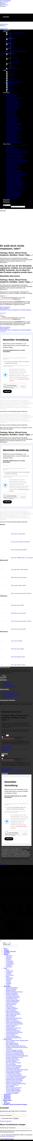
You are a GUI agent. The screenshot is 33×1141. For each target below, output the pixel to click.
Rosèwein (13, 47)
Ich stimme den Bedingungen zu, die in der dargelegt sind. (12, 298)
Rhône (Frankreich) (11, 126)
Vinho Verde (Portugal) (12, 141)
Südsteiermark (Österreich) (13, 133)
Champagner (14, 57)
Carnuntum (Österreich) (12, 102)
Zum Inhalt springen (5, 0)
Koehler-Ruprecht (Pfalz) (13, 177)
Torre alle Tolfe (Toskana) (13, 197)
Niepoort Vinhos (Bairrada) (13, 187)
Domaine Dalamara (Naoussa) (14, 156)
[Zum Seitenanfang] (0, 940)
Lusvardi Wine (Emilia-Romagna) (15, 183)
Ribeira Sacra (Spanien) (12, 127)
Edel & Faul (7, 1099)
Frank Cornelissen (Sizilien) (13, 170)
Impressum (6, 697)
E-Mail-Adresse (8, 1127)
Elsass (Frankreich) (11, 105)
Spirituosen (17, 69)
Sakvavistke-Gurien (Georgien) (14, 1023)
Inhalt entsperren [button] (4, 308)
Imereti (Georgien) (11, 110)
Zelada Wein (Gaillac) (12, 198)
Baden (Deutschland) (12, 94)
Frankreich (11, 75)
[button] (3, 69)
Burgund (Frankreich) (12, 101)
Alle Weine (7, 30)
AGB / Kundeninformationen (10, 692)
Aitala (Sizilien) (10, 146)
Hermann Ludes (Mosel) (12, 173)
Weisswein (14, 38)
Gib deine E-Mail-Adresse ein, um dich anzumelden (14, 351)
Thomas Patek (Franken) (13, 194)
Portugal (10, 86)
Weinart (5, 31)
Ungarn (13, 91)
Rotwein (13, 42)
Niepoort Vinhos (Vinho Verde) (14, 185)
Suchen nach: (7, 206)
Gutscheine (6, 202)
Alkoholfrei (22, 33)
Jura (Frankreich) (10, 113)
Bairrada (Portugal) (11, 95)
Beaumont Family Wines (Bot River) (16, 151)
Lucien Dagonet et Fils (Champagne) (16, 181)
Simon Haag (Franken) (12, 190)
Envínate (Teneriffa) (11, 166)
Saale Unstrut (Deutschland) (14, 128)
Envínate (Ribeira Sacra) (13, 165)
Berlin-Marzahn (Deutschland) (14, 98)
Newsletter (6, 17)
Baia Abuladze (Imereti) (12, 149)
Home (5, 948)
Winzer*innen (7, 144)
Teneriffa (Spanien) (11, 134)
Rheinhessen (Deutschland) (13, 124)
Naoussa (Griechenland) (12, 119)
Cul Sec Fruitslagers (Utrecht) (14, 155)
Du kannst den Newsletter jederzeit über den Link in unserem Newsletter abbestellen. (15, 366)
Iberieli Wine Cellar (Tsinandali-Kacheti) (17, 174)
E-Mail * (2, 296)
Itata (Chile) (9, 112)
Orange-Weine (15, 62)
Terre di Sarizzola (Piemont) (13, 192)
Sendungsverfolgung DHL (10, 687)
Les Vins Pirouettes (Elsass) (13, 180)
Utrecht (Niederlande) (12, 138)
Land (4, 70)
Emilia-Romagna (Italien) (13, 106)
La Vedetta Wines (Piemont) (13, 178)
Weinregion (6, 92)
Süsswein (13, 67)
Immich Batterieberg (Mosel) (13, 176)
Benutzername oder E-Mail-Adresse (13, 1111)
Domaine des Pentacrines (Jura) (15, 159)
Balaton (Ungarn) (11, 96)
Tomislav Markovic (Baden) (13, 195)
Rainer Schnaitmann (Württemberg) (15, 188)
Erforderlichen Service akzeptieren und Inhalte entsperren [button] (15, 310)
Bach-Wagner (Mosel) (12, 148)
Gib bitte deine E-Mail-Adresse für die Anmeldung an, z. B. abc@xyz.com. (15, 358)
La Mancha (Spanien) (12, 114)
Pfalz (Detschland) (11, 1015)
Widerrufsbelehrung (8, 693)
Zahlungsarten (7, 682)
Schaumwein (14, 52)
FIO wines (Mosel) (11, 1064)
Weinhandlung (7, 1100)
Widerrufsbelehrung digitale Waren (12, 695)
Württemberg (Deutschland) (13, 142)
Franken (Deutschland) (12, 108)
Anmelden (16, 1118)
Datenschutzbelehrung (9, 696)
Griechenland (11, 79)
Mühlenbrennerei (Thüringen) (14, 184)
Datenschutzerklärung (8, 1136)
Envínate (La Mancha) (12, 163)
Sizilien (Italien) (10, 131)
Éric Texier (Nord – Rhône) (13, 167)
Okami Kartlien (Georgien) (13, 123)
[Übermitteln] (3, 208)
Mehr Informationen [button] (5, 307)
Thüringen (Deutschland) (13, 135)
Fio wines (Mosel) (11, 169)
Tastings (6, 950)
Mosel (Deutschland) (11, 117)
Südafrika (10, 89)
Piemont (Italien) (10, 121)
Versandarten (6, 684)
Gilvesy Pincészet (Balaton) (13, 172)
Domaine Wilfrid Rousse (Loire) (14, 162)
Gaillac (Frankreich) (11, 109)
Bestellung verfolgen (8, 685)
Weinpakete (6, 199)
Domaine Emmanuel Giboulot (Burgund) (17, 160)
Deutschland (11, 73)
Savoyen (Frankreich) (12, 130)
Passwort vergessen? (6, 1121)
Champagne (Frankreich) (13, 103)
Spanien (10, 88)
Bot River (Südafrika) (11, 99)
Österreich (10, 84)
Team (5, 1101)
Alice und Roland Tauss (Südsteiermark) (17, 145)
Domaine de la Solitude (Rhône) (15, 158)
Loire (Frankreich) (11, 116)
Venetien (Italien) (10, 140)
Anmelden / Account (10, 951)
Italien (9, 81)
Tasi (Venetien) (10, 191)
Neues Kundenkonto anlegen (7, 1139)
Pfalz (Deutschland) (11, 120)
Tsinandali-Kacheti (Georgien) (14, 137)
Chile (11, 71)
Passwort (6, 1115)
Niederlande (17, 82)
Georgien (10, 77)
